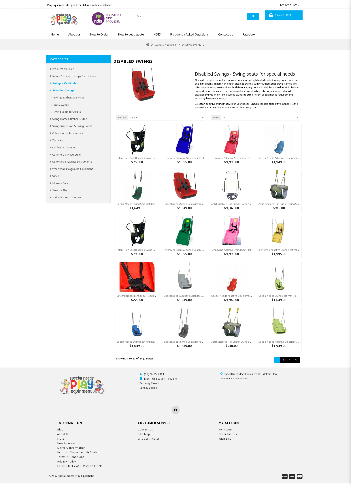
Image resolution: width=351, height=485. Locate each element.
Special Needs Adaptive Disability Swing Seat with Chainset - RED (247, 295)
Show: (216, 117)
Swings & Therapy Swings (68, 97)
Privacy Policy (66, 461)
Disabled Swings (191, 44)
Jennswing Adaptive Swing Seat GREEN (185, 249)
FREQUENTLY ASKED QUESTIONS (80, 466)
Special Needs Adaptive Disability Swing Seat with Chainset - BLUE (294, 158)
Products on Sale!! (63, 69)
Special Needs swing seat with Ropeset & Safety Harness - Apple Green (298, 295)
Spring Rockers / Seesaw (66, 197)
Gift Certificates (149, 438)
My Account (227, 429)
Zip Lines (57, 140)
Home (55, 34)
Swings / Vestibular (165, 44)
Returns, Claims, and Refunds (77, 452)
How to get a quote (131, 34)
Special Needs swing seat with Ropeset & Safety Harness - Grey (199, 341)
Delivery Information (71, 447)
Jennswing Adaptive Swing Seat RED (231, 158)
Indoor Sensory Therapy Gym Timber (74, 76)
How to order (66, 443)
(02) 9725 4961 (154, 374)
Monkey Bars (60, 183)
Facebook (249, 34)
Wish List (225, 438)
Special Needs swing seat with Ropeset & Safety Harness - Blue (152, 341)
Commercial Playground (66, 154)
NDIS (157, 34)
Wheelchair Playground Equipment (72, 169)
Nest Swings (61, 104)
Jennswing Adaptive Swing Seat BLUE (184, 158)
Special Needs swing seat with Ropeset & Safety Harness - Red (199, 204)
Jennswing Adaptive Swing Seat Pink (232, 249)
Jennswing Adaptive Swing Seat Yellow (279, 249)
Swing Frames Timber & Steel (70, 119)
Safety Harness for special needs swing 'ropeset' (144, 295)
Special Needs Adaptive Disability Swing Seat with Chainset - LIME (294, 341)
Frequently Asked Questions (189, 34)
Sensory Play (59, 190)
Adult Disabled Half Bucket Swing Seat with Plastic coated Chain (246, 341)
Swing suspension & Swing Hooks (72, 126)
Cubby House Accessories (67, 133)
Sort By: (122, 117)
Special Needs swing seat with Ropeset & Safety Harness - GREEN (153, 204)
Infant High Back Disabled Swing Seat (137, 158)
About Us (63, 434)
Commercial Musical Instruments (72, 161)
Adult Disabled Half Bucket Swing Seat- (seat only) (286, 204)
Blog (60, 429)
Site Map (144, 434)
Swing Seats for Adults (67, 111)
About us (74, 34)
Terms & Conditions (70, 457)
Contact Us (225, 34)
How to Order (99, 34)
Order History (228, 434)
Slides (55, 176)
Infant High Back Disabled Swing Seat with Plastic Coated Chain (151, 249)
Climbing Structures (64, 147)
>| (296, 359)
